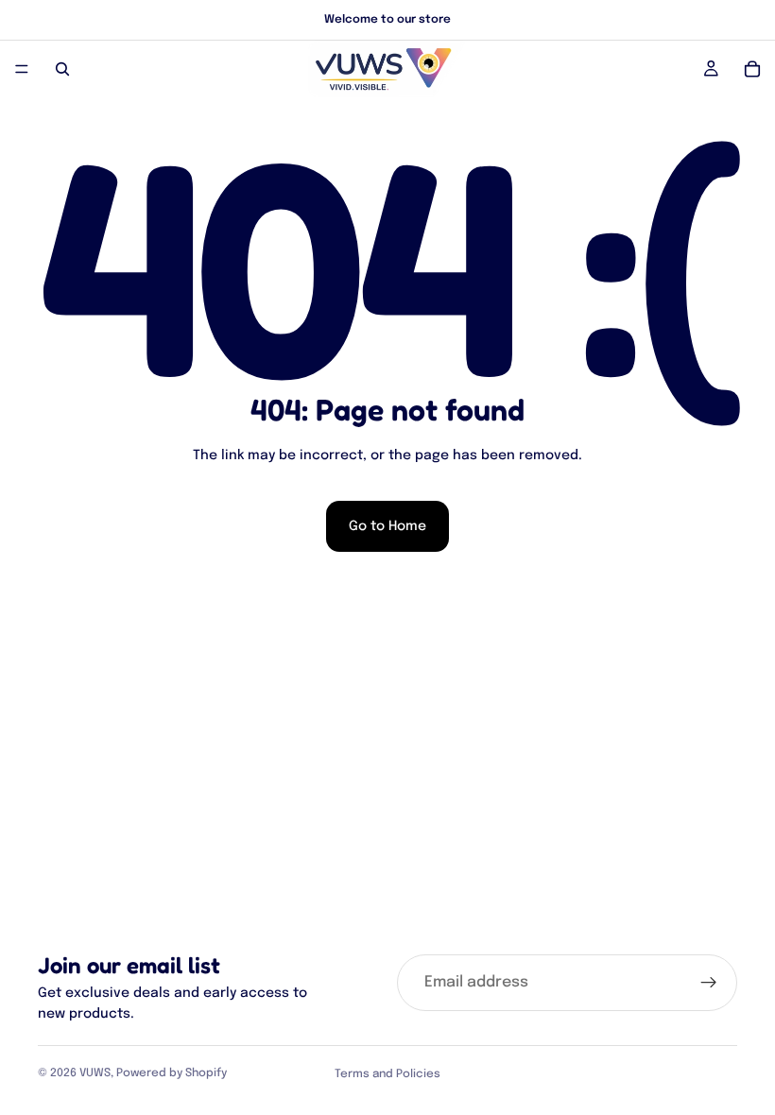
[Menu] (21, 69)
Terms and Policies (387, 1074)
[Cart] (752, 69)
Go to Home (387, 526)
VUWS (95, 1073)
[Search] (62, 69)
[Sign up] (709, 983)
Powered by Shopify (171, 1073)
